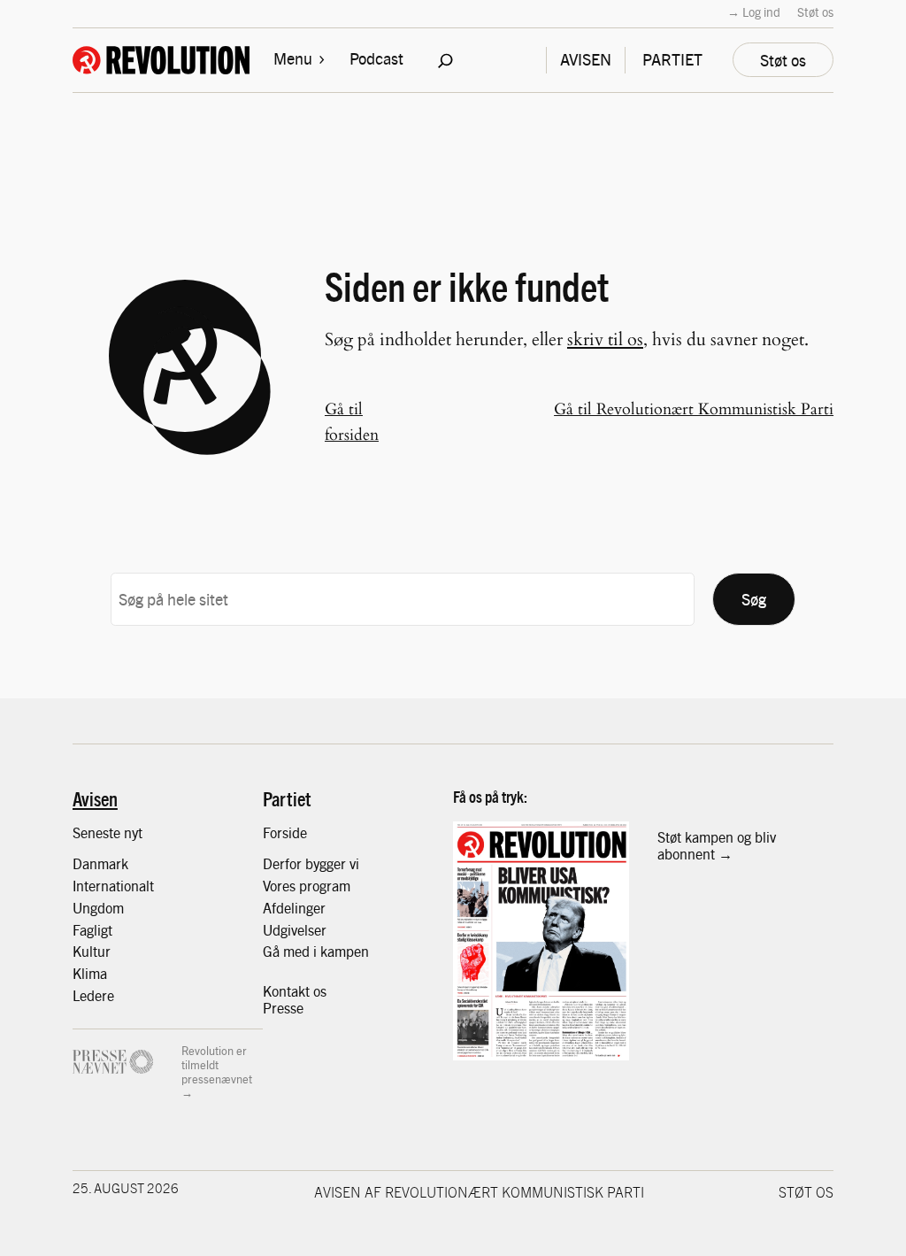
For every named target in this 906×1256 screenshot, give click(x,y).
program (324, 885)
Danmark (100, 863)
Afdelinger (294, 907)
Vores (281, 885)
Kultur (92, 950)
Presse (283, 1007)
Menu (292, 58)
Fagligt (92, 929)
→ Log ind (753, 11)
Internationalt (113, 885)
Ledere (93, 995)
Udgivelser (294, 929)
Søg (753, 599)
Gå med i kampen (316, 950)
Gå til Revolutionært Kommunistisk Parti (693, 409)
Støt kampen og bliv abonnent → (716, 845)
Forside (285, 832)
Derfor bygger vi (311, 863)
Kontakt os (294, 990)
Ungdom (98, 907)
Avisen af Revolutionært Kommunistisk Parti (479, 1191)
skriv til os (605, 339)
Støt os (815, 11)
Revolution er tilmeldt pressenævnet (216, 1064)
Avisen (95, 798)
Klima (90, 973)
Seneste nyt (107, 832)
